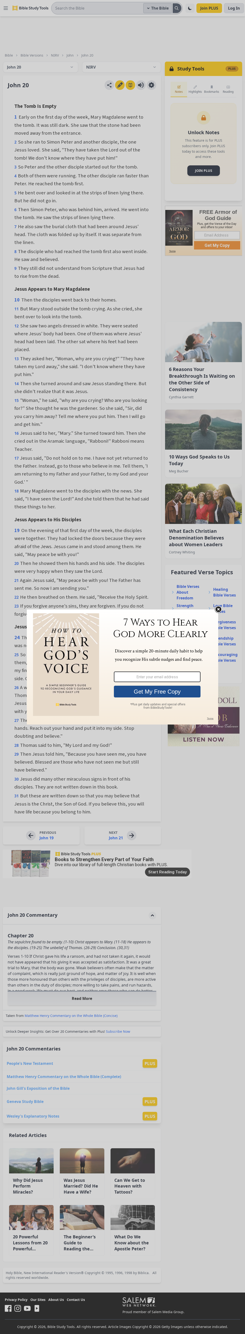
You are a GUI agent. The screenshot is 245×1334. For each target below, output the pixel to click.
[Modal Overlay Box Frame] (122, 667)
